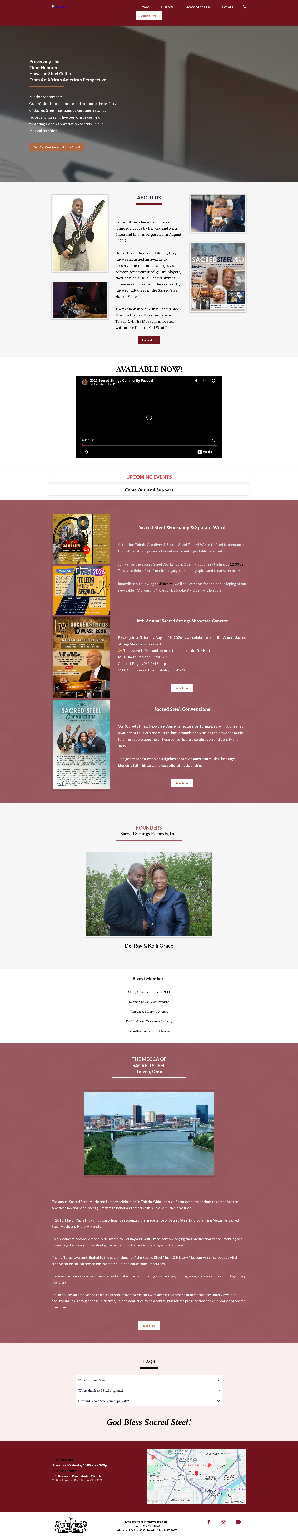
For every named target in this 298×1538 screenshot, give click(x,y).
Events (227, 7)
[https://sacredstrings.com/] (60, 6)
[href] (196, 1476)
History (167, 7)
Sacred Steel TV (197, 7)
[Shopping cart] (244, 7)
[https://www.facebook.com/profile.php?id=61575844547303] (209, 1521)
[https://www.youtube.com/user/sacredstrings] (239, 1521)
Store (144, 7)
